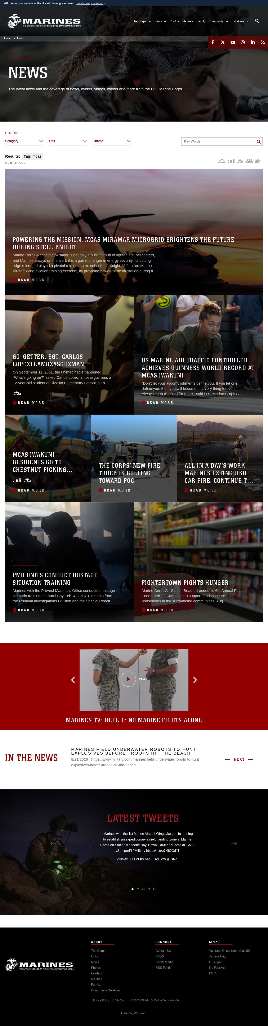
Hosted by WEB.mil (132, 1013)
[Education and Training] (231, 161)
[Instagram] (243, 42)
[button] (91, 3)
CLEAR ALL (15, 162)
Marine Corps (39, 964)
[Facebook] (213, 42)
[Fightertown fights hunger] (198, 562)
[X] (223, 42)
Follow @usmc (166, 859)
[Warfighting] (258, 161)
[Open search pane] (257, 21)
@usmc (122, 859)
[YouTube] (233, 42)
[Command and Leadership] (249, 161)
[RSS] (263, 42)
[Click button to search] (259, 142)
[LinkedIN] (253, 42)
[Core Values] (240, 161)
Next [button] (239, 759)
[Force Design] (221, 161)
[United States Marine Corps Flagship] (44, 21)
